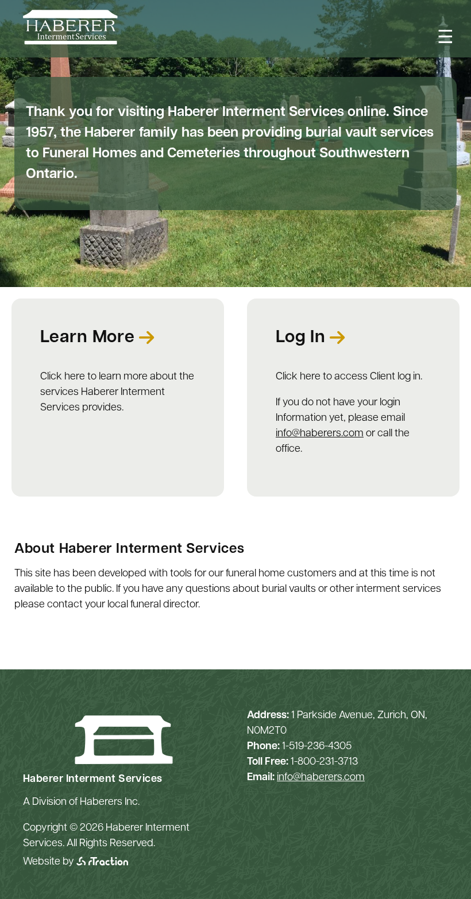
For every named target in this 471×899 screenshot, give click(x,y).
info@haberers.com (320, 434)
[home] (70, 42)
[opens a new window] (102, 862)
